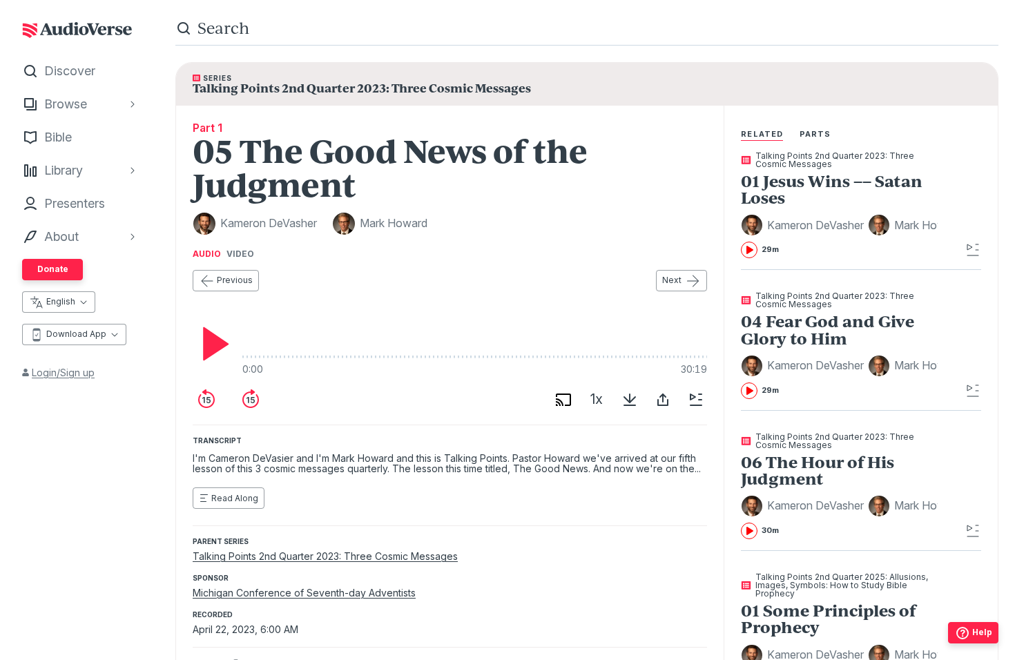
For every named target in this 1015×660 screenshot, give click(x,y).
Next (672, 280)
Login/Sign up (63, 372)
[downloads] (630, 400)
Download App (76, 334)
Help (982, 632)
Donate (52, 269)
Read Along (234, 498)
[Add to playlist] (696, 400)
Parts (815, 134)
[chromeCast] (563, 400)
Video (240, 254)
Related (762, 134)
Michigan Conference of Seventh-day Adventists (304, 593)
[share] (663, 400)
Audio (207, 254)
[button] (804, 225)
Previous (235, 280)
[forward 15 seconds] (250, 400)
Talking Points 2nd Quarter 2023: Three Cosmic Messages (325, 556)
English (60, 301)
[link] (839, 205)
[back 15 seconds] (206, 400)
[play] (212, 344)
